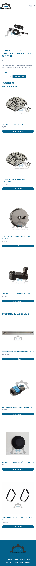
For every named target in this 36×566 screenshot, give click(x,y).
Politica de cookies (25, 559)
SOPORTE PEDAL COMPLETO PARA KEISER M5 (18, 352)
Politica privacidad (19, 562)
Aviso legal (9, 562)
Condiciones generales (12, 559)
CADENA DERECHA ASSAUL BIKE (13, 124)
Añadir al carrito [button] (18, 131)
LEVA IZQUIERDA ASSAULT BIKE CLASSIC (16, 294)
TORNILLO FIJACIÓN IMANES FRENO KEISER (17, 407)
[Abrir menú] (34, 6)
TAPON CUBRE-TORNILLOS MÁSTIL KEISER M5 (18, 462)
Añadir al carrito (19, 76)
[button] (31, 16)
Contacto (27, 562)
